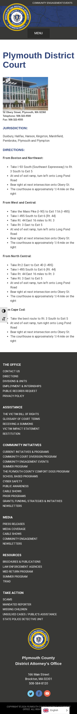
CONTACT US (11, 371)
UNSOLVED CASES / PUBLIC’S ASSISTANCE (30, 614)
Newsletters (12, 506)
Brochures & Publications (22, 561)
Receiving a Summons (18, 424)
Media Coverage (14, 529)
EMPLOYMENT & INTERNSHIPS (22, 386)
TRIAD (7, 581)
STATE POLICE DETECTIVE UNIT (23, 619)
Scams (7, 599)
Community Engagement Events (52, 3)
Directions (10, 376)
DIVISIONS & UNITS (15, 381)
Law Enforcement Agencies (22, 566)
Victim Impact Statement (21, 428)
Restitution (11, 433)
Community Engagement (20, 539)
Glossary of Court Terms (21, 419)
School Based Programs (20, 476)
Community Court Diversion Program (29, 456)
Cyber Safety (12, 481)
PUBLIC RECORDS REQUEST (20, 391)
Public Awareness (16, 486)
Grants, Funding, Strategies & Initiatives (32, 501)
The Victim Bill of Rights (21, 414)
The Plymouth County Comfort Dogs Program (36, 471)
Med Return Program (18, 571)
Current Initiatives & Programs (26, 452)
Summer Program (15, 466)
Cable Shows (12, 491)
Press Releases (14, 524)
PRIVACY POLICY (13, 396)
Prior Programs (14, 496)
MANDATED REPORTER (17, 604)
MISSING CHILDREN (15, 609)
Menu (38, 33)
